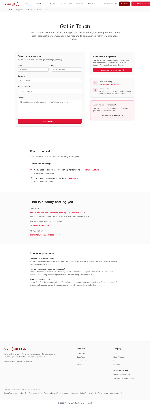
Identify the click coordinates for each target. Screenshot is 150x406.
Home (27, 4)
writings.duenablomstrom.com (124, 378)
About (115, 353)
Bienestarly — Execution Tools (72, 393)
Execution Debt (66, 4)
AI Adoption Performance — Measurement (104, 393)
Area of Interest (24, 87)
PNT (11, 10)
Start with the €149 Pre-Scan (111, 70)
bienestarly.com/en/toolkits (43, 234)
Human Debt (38, 4)
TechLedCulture (91, 169)
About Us (91, 4)
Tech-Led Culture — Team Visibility (42, 393)
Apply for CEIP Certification (111, 116)
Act (45, 10)
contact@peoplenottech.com (110, 84)
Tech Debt (52, 4)
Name (20, 65)
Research (117, 361)
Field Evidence (119, 357)
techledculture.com (39, 225)
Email (53, 65)
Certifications (108, 4)
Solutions (80, 4)
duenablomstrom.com (121, 374)
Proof (39, 10)
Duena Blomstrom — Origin (14, 393)
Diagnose (19, 10)
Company (21, 76)
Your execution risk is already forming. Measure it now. (56, 212)
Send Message (48, 121)
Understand (30, 10)
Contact (124, 4)
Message (21, 97)
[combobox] (50, 91)
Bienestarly (75, 178)
